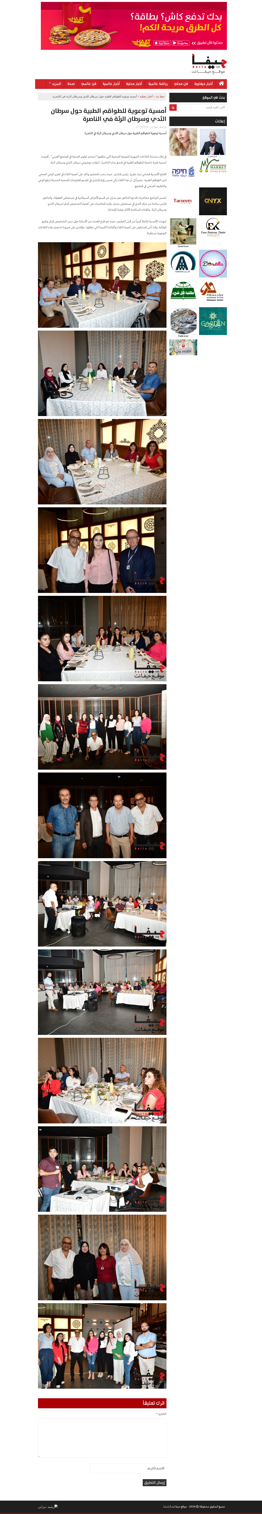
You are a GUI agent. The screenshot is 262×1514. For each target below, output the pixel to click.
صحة (71, 84)
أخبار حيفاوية (203, 84)
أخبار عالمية (111, 84)
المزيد (56, 84)
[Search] (173, 107)
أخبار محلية (134, 84)
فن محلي (181, 84)
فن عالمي (88, 84)
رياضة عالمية (158, 84)
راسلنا (166, 1507)
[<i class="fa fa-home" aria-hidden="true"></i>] (221, 84)
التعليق (161, 1414)
